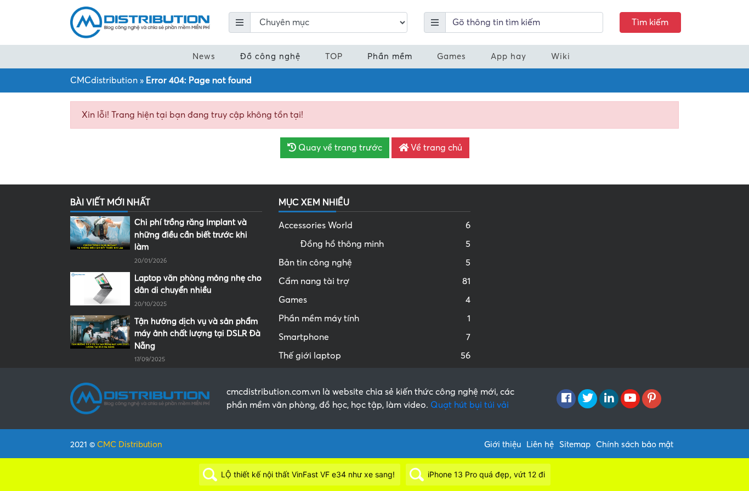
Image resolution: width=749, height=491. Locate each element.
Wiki (560, 56)
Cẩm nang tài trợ (374, 281)
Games (451, 56)
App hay (508, 56)
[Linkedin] (609, 399)
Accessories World (374, 225)
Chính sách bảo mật (634, 444)
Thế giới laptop (374, 356)
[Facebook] (566, 399)
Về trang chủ (435, 148)
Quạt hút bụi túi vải (469, 405)
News (203, 56)
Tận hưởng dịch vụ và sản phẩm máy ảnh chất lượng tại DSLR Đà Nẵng (197, 333)
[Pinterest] (651, 399)
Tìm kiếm (650, 22)
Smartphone (374, 337)
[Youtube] (630, 399)
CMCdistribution (104, 80)
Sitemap (575, 444)
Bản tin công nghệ (374, 263)
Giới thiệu (502, 444)
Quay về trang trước (339, 148)
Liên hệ (540, 444)
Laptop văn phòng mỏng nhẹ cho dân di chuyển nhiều (198, 284)
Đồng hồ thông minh (385, 244)
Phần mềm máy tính (374, 319)
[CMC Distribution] (140, 22)
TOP (334, 56)
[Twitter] (587, 399)
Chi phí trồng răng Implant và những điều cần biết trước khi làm (190, 234)
